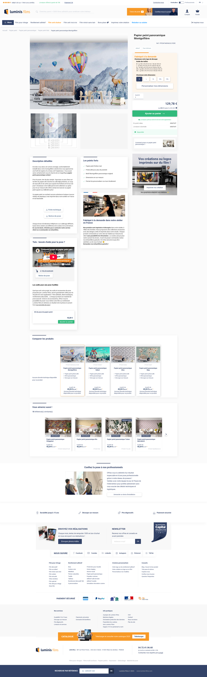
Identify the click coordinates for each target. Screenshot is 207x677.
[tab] (11, 153)
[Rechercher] (37, 11)
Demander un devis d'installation (124, 494)
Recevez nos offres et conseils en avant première (124, 534)
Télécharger (139, 636)
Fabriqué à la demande (145, 56)
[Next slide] (166, 434)
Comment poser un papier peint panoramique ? (145, 143)
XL (153, 79)
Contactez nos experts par (150, 653)
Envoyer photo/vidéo (70, 541)
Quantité (137, 95)
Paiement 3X (68, 2)
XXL (160, 79)
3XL (167, 79)
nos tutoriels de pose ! (43, 305)
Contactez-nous (158, 2)
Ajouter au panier (66, 322)
